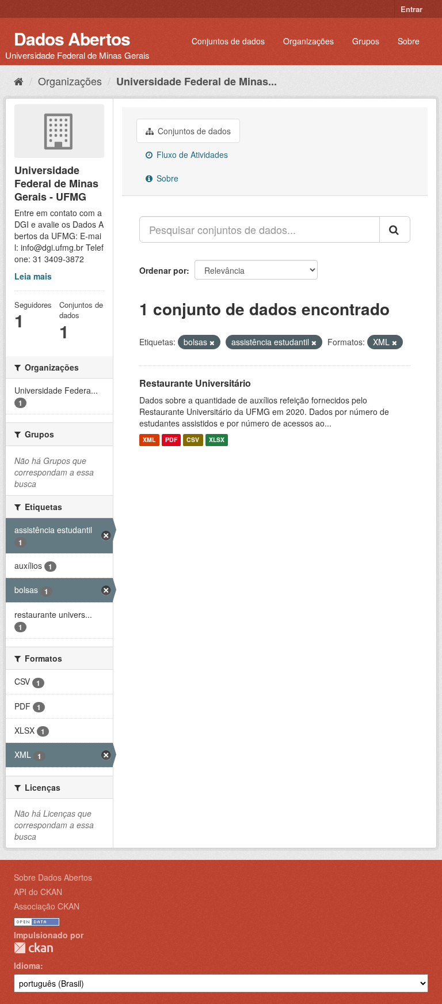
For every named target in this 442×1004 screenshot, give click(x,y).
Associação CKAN (46, 906)
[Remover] (212, 342)
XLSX (216, 440)
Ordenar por (162, 270)
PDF (171, 440)
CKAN (33, 948)
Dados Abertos (72, 38)
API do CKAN (38, 891)
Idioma (27, 965)
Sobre (409, 41)
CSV (192, 440)
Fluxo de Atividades (191, 154)
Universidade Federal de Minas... (196, 81)
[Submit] (394, 229)
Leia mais (33, 276)
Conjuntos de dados (228, 41)
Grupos (365, 41)
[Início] (19, 80)
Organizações (308, 41)
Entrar (411, 8)
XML (149, 440)
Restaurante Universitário (195, 383)
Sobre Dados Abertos (53, 877)
